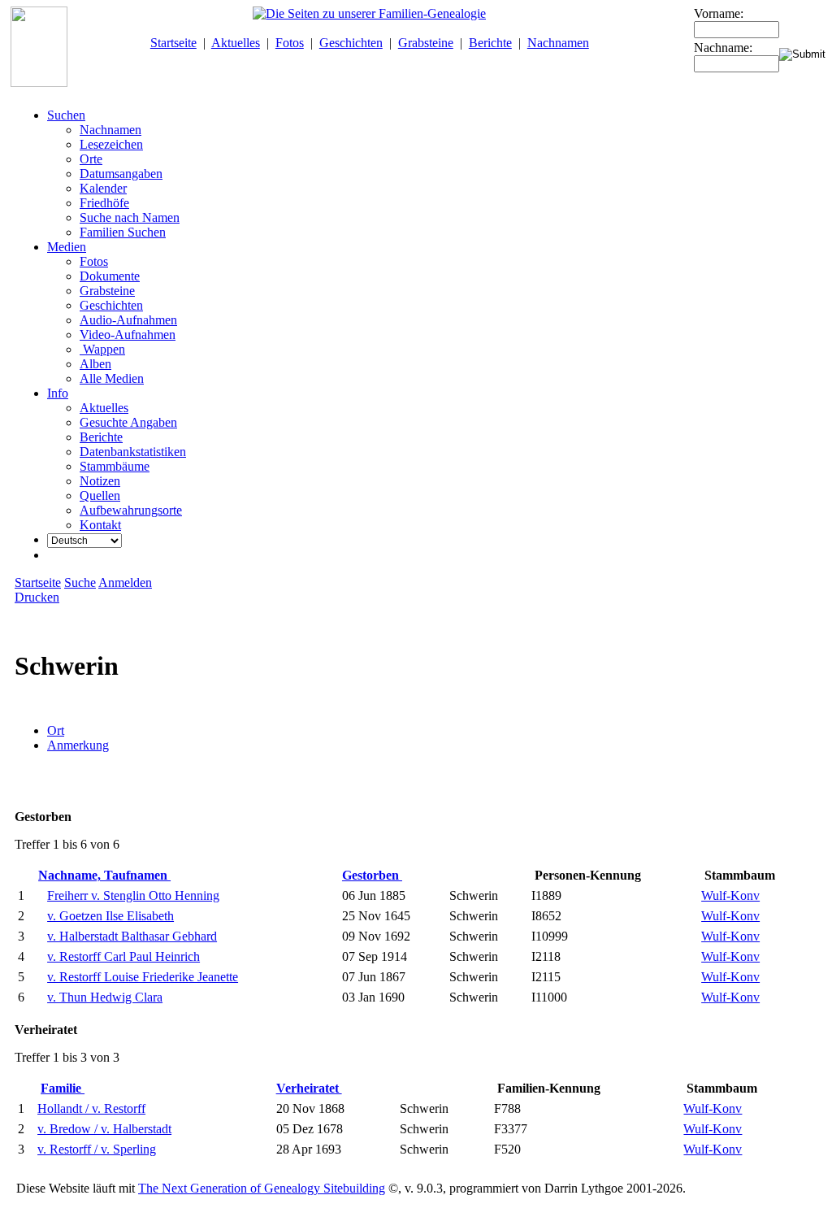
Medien (66, 247)
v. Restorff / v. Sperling (96, 1149)
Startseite (173, 43)
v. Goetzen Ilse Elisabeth (110, 916)
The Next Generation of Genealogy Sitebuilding (261, 1188)
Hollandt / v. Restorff (91, 1108)
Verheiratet (309, 1088)
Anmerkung (78, 745)
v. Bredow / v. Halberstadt (104, 1129)
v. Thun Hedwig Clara (104, 997)
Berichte (490, 43)
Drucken (37, 597)
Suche (80, 582)
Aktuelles (235, 43)
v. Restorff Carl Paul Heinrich (123, 956)
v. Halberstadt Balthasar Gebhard (132, 936)
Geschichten (351, 43)
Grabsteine (425, 43)
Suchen (66, 115)
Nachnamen (558, 43)
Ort (55, 730)
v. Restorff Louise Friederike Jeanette (142, 977)
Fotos (289, 43)
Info (57, 393)
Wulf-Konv (730, 895)
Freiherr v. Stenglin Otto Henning (133, 895)
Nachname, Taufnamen (104, 875)
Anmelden (125, 582)
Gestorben (372, 875)
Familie (62, 1088)
